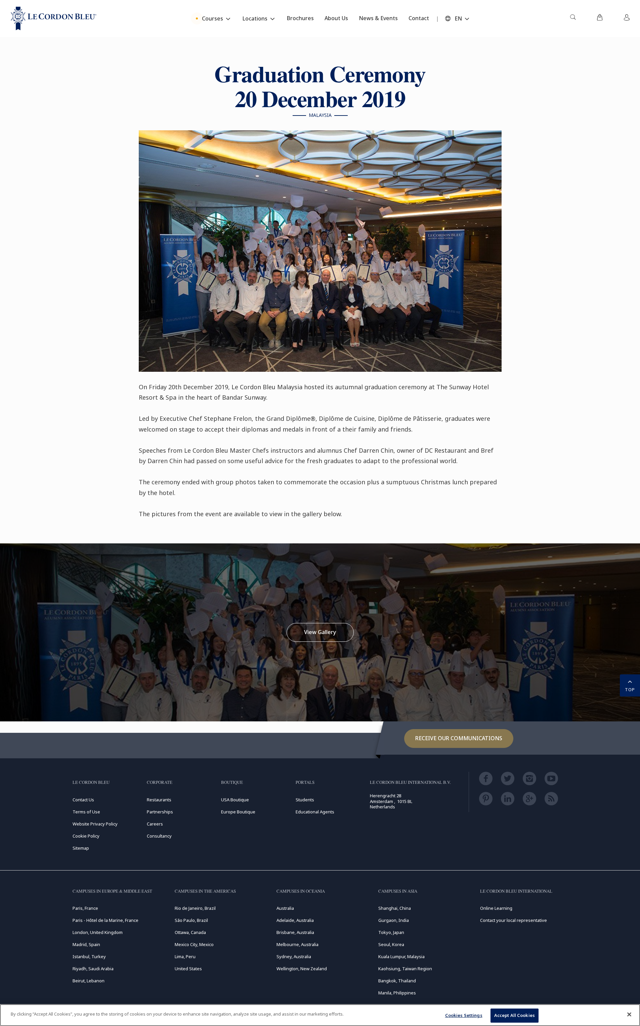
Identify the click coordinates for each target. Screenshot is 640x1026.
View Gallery (320, 632)
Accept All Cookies (514, 1015)
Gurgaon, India (393, 920)
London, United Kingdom (98, 932)
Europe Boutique (238, 812)
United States (188, 969)
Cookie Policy (86, 836)
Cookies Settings (463, 1015)
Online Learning (496, 908)
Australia (285, 908)
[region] (320, 1015)
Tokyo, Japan (391, 932)
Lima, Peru (185, 956)
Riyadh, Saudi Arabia (93, 969)
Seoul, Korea (391, 944)
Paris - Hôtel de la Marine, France (105, 920)
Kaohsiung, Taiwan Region (405, 969)
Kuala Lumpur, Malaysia (401, 956)
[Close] (629, 1014)
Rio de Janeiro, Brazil (195, 908)
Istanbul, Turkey (89, 956)
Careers (155, 824)
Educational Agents (315, 812)
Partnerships (160, 812)
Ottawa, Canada (190, 932)
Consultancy (159, 836)
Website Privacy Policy (95, 824)
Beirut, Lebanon (88, 981)
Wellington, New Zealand (301, 969)
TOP (630, 689)
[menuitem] (572, 18)
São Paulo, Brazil (191, 920)
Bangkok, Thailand (397, 981)
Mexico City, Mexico (194, 944)
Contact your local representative (513, 920)
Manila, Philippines (397, 993)
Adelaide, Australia (295, 920)
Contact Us (83, 800)
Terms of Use (86, 812)
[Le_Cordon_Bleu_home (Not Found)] (53, 18)
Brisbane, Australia (295, 932)
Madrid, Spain (86, 944)
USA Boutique (235, 800)
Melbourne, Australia (297, 944)
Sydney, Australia (293, 956)
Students (305, 800)
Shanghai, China (394, 908)
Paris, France (85, 908)
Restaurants (159, 800)
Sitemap (81, 848)
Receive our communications (458, 738)
